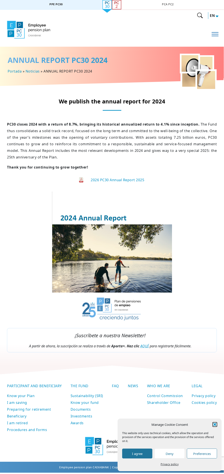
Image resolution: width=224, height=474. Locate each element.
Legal (197, 385)
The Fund (80, 385)
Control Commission (165, 395)
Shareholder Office (164, 402)
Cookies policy (204, 402)
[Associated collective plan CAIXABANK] (168, 5)
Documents (81, 409)
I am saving (17, 402)
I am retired (17, 423)
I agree (137, 453)
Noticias (33, 71)
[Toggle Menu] (215, 34)
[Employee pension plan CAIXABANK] (56, 5)
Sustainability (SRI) (87, 395)
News (133, 385)
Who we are (158, 385)
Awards (77, 423)
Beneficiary (17, 416)
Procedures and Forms (27, 429)
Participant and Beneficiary (34, 385)
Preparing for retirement (29, 409)
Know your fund (85, 402)
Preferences (202, 453)
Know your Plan (21, 395)
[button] (215, 424)
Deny (170, 453)
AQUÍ (144, 346)
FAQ (115, 385)
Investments (81, 416)
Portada (15, 71)
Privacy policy (170, 464)
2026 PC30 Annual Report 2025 (117, 180)
